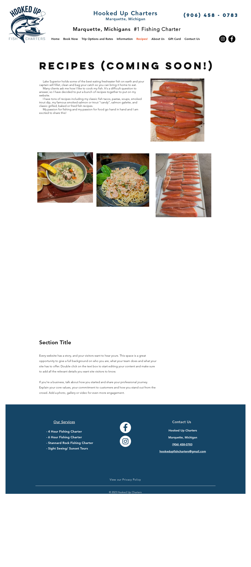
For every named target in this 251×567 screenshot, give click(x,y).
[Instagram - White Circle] (125, 441)
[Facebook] (231, 38)
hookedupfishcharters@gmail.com (182, 451)
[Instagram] (222, 38)
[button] (125, 38)
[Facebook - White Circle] (125, 427)
